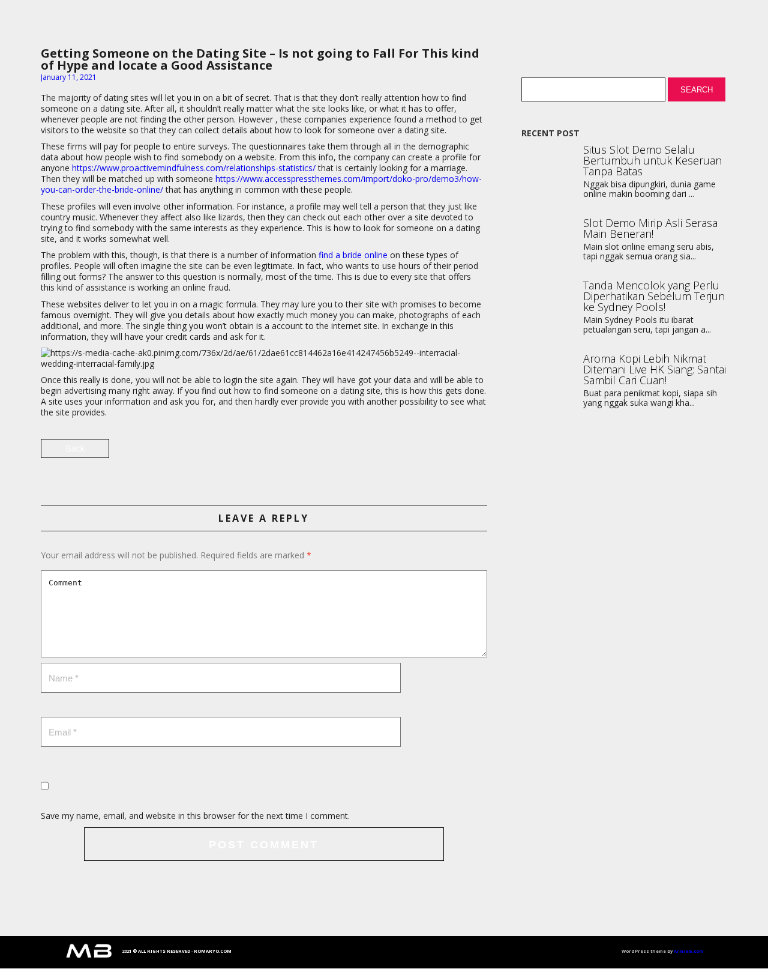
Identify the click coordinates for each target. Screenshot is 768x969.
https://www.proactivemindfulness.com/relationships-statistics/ (194, 168)
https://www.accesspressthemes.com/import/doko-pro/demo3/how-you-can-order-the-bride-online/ (261, 184)
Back (75, 448)
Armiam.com (688, 951)
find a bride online (353, 255)
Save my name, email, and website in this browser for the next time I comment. (195, 815)
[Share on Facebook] (476, 453)
